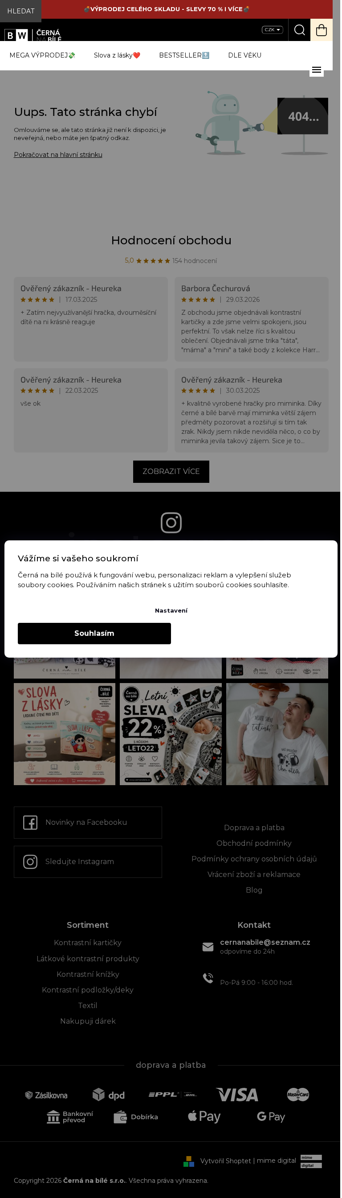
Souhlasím (94, 633)
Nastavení (171, 610)
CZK (270, 30)
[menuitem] (42, 55)
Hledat (20, 11)
